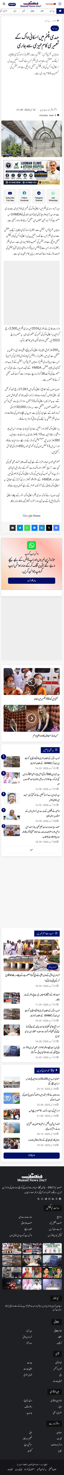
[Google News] (31, 516)
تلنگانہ (42, 11)
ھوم (54, 21)
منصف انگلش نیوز (55, 1223)
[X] (56, 1199)
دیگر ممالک (28, 1407)
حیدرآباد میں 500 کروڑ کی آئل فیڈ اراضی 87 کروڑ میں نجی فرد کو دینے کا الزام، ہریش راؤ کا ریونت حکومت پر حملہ (41, 779)
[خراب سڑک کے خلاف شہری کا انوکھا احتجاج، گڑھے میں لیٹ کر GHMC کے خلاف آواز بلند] (12, 761)
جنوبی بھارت (28, 1369)
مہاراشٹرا (29, 1343)
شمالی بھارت (57, 1381)
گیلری (30, 1451)
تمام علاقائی (58, 1331)
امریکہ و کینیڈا (28, 1401)
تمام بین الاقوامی (56, 1401)
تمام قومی (58, 1363)
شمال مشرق (28, 1375)
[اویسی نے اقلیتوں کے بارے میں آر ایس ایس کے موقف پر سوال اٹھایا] (12, 814)
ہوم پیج (59, 1217)
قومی (23, 11)
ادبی (30, 1432)
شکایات (10, 1470)
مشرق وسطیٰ (57, 1413)
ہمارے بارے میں (25, 1217)
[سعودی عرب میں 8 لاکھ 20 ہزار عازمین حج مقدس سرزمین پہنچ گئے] (12, 1082)
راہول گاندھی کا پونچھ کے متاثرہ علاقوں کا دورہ (44, 1140)
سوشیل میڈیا (28, 1445)
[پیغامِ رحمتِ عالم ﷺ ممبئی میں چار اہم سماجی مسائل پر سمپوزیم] (52, 1248)
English (12, 4)
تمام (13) (31, 1155)
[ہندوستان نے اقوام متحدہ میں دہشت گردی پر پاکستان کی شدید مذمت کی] (12, 1098)
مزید (31, 850)
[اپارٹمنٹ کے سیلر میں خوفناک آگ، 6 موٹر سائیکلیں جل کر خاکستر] (11, 1272)
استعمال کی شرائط (29, 1470)
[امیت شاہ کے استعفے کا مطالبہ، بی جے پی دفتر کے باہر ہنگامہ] (12, 998)
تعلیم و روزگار (27, 1439)
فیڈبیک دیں (18, 1470)
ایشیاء (15, 11)
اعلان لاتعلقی (52, 1470)
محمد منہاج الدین (45, 110)
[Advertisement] (31, 93)
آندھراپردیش (27, 1337)
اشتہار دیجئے (28, 1229)
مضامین (59, 1432)
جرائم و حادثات (56, 1445)
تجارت (59, 1439)
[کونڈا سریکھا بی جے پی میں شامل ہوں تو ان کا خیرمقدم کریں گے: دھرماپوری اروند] (32, 1272)
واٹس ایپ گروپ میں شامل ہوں (21, 1235)
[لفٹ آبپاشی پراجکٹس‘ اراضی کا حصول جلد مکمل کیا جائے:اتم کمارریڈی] (12, 1127)
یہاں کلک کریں (31, 580)
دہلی (60, 1375)
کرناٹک (59, 1343)
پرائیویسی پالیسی (41, 1470)
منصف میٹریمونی (26, 1223)
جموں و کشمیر (57, 1369)
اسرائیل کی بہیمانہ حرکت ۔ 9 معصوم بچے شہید (44, 1111)
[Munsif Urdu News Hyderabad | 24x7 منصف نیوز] (31, 4)
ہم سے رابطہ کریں (55, 1229)
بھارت (29, 1363)
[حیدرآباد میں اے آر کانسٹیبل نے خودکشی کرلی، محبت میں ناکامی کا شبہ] (12, 798)
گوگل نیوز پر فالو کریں (55, 1235)
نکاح (60, 1451)
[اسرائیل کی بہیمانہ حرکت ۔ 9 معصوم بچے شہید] (12, 1114)
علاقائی (33, 11)
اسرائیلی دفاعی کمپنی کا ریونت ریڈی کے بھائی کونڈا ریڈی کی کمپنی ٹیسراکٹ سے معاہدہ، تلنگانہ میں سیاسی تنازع (42, 1032)
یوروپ (29, 1413)
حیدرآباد (52, 11)
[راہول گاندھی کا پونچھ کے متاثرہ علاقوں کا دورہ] (12, 1143)
